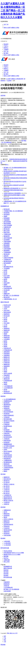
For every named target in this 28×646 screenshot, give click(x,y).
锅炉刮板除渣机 (8, 419)
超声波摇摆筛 (7, 221)
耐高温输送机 (7, 458)
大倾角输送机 (7, 410)
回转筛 (5, 292)
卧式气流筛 (7, 275)
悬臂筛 (5, 368)
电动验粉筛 (7, 214)
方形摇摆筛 (7, 268)
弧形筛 (5, 389)
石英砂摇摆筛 (7, 248)
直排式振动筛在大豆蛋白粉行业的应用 (14, 185)
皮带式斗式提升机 (8, 519)
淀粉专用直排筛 (8, 238)
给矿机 (5, 512)
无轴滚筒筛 (7, 355)
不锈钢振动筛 (7, 259)
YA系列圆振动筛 (8, 386)
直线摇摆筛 (7, 250)
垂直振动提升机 (8, 498)
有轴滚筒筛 (7, 353)
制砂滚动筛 (7, 316)
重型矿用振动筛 (5, 302)
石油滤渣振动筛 (8, 288)
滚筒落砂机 (7, 328)
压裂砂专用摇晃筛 (8, 257)
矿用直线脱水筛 (8, 350)
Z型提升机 (6, 504)
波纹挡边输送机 (8, 465)
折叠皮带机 (7, 433)
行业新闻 (9, 80)
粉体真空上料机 (8, 447)
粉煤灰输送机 (7, 440)
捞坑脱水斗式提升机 (9, 484)
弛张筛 (5, 342)
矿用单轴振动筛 (8, 380)
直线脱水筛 (7, 359)
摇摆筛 (5, 284)
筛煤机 (5, 371)
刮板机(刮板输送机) (9, 415)
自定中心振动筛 (8, 373)
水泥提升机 (7, 489)
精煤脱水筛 (7, 357)
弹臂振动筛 (7, 335)
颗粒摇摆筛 (7, 245)
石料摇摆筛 (7, 239)
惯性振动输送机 (8, 456)
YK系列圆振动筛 (8, 387)
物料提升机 (7, 480)
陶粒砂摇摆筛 (7, 223)
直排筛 (5, 279)
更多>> (7, 164)
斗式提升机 (7, 502)
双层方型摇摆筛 (8, 225)
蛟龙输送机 (7, 442)
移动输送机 (7, 453)
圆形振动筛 (7, 297)
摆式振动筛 (7, 254)
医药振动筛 (7, 209)
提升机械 (3, 474)
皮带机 (5, 449)
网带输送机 (7, 406)
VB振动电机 (7, 541)
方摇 (5, 265)
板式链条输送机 (8, 437)
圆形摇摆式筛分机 (8, 266)
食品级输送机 (7, 435)
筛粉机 (5, 281)
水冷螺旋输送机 (8, 431)
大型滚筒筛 (7, 339)
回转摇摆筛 (7, 218)
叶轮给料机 (7, 528)
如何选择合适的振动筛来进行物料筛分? (14, 198)
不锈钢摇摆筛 (7, 252)
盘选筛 (5, 319)
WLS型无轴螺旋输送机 (10, 399)
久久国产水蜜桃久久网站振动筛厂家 (15, 78)
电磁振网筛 (7, 366)
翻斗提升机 (7, 493)
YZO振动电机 (7, 545)
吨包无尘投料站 (8, 551)
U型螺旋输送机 (8, 460)
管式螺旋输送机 (8, 462)
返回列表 (3, 95)
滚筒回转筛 (7, 351)
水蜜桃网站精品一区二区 (10, 299)
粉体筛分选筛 (7, 305)
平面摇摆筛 (7, 220)
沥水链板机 (7, 422)
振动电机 (3, 538)
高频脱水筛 (7, 360)
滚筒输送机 (7, 408)
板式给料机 (7, 522)
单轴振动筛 (7, 337)
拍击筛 (5, 274)
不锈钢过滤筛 (7, 234)
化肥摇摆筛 (7, 243)
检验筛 (5, 270)
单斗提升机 (7, 488)
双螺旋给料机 (7, 510)
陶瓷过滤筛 (7, 232)
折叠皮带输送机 (8, 455)
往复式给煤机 (7, 535)
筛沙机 (5, 369)
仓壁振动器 (7, 560)
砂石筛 (5, 321)
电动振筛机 (7, 212)
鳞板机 (5, 471)
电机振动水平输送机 (9, 420)
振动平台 (6, 558)
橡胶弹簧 (6, 556)
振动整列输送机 (8, 426)
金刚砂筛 (6, 256)
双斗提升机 (7, 491)
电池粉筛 (6, 332)
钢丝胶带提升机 (8, 497)
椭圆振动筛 (7, 364)
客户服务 (6, 53)
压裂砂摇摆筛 (7, 241)
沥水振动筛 (7, 290)
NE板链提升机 (7, 495)
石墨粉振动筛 (7, 227)
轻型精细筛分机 (5, 206)
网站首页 (6, 44)
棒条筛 (5, 382)
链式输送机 (7, 402)
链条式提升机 (7, 479)
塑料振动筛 (7, 229)
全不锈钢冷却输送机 (9, 446)
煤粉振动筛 (7, 378)
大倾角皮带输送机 (8, 467)
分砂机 (5, 308)
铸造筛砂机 (7, 314)
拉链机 (5, 428)
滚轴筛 (5, 216)
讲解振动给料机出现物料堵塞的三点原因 (14, 195)
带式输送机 (7, 413)
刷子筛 (5, 272)
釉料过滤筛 (7, 230)
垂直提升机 (7, 477)
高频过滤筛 (7, 283)
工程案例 (6, 49)
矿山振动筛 (7, 377)
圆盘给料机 (7, 521)
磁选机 (5, 341)
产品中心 (6, 46)
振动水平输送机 (8, 451)
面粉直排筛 (7, 236)
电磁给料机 (7, 531)
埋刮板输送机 (7, 404)
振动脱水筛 (7, 391)
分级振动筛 (7, 307)
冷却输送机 (7, 438)
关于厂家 (6, 24)
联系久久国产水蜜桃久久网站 (11, 27)
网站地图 (3, 644)
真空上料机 (7, 561)
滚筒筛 (5, 384)
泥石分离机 (7, 323)
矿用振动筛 (7, 362)
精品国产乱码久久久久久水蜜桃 (12, 554)
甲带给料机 (7, 526)
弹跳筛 (5, 334)
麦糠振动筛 (7, 293)
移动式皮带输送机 (8, 411)
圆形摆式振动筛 (8, 261)
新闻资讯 (3, 80)
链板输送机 (7, 464)
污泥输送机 (7, 417)
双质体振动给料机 (8, 524)
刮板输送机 (7, 469)
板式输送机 (7, 429)
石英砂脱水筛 (7, 348)
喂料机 (5, 517)
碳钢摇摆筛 (7, 247)
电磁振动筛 (7, 330)
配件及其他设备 (5, 548)
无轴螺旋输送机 (8, 401)
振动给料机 (7, 533)
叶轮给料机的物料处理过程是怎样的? (13, 190)
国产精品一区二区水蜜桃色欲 (11, 295)
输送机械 (3, 396)
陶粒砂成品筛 (7, 312)
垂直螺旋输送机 (8, 444)
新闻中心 (6, 47)
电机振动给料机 (8, 530)
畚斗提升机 (7, 486)
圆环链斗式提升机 (8, 500)
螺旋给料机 (7, 513)
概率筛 (5, 326)
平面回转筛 (7, 277)
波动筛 (5, 344)
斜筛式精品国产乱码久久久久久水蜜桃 (14, 552)
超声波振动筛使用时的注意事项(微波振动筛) (15, 174)
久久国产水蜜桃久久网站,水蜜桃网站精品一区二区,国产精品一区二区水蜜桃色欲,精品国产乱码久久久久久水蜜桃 (13, 10)
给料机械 (3, 507)
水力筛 (5, 325)
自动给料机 (7, 515)
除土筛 (5, 317)
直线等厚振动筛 (8, 393)
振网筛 (5, 346)
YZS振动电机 (7, 543)
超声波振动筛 (7, 286)
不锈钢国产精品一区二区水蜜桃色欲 (13, 211)
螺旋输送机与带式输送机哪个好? (12, 188)
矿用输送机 (7, 424)
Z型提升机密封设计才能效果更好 (12, 193)
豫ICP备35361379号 (12, 633)
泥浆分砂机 (7, 310)
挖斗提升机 (7, 482)
